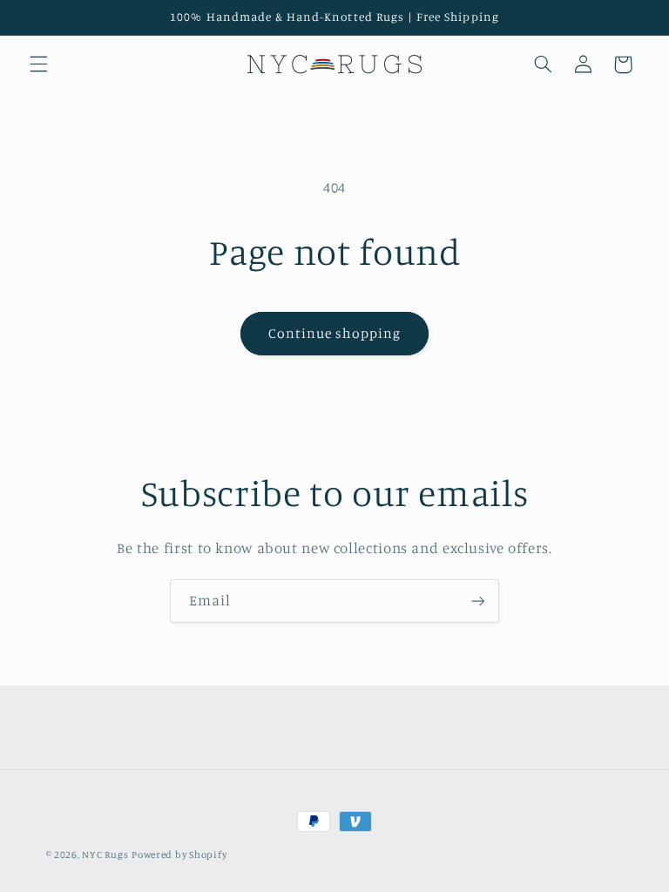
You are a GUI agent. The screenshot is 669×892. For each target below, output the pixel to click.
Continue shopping (335, 333)
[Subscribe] (478, 600)
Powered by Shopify (179, 854)
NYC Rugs (105, 854)
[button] (38, 64)
